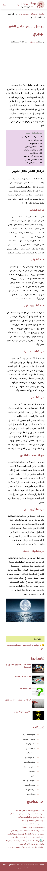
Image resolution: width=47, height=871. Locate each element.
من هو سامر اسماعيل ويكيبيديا (32, 820)
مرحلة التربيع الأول (32, 147)
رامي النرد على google (23, 676)
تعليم (33, 776)
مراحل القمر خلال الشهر (30, 137)
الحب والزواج (30, 743)
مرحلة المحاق (33, 140)
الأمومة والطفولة (29, 734)
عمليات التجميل (29, 785)
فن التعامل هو (25, 688)
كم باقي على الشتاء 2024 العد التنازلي (18, 700)
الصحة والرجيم (30, 753)
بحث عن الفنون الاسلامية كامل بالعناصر (29, 810)
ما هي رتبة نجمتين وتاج (22, 711)
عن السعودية (30, 789)
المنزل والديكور (29, 766)
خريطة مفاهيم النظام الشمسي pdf (31, 817)
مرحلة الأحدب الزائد (31, 150)
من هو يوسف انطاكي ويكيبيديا (33, 824)
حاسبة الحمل (30, 794)
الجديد (19, 4)
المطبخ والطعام (29, 762)
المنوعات (32, 771)
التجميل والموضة (29, 739)
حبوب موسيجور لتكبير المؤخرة (33, 827)
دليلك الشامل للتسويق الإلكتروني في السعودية (18, 666)
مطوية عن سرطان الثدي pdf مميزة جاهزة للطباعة (25, 834)
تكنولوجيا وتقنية (29, 780)
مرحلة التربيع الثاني (32, 159)
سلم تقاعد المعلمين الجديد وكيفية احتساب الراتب (25, 814)
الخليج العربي (30, 748)
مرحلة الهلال (34, 143)
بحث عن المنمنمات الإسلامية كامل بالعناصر (27, 830)
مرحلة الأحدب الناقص (30, 156)
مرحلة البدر (34, 153)
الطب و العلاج (30, 757)
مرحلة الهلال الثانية (31, 163)
